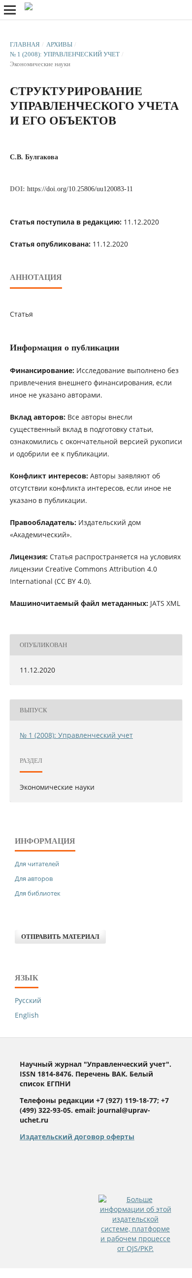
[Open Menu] (10, 10)
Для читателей (37, 863)
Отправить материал (60, 936)
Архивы (59, 44)
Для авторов (34, 878)
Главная (25, 44)
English (27, 1015)
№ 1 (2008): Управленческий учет (65, 54)
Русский (28, 1000)
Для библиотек (38, 893)
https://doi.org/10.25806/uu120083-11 (80, 189)
